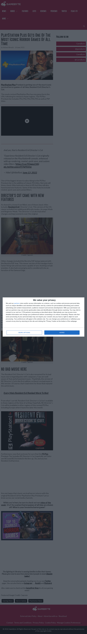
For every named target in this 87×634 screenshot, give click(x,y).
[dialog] (43, 317)
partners (17, 303)
